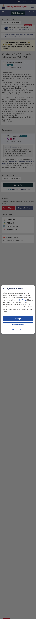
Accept (18, 318)
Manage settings (18, 330)
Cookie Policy (21, 300)
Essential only (18, 324)
